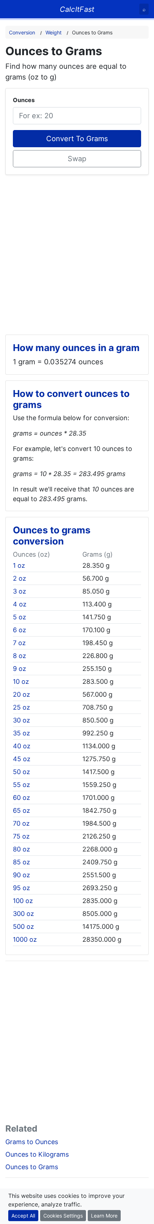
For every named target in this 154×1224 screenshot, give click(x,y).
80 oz (21, 849)
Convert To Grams (77, 138)
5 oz (19, 617)
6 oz (19, 630)
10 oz (21, 681)
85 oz (21, 862)
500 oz (23, 926)
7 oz (19, 643)
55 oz (21, 784)
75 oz (21, 836)
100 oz (23, 900)
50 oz (21, 772)
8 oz (19, 655)
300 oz (23, 913)
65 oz (21, 810)
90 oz (21, 875)
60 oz (21, 797)
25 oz (21, 707)
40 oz (21, 746)
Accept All (23, 1216)
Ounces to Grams (31, 1167)
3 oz (19, 591)
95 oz (21, 888)
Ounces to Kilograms (37, 1154)
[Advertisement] (77, 252)
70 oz (21, 823)
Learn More (104, 1216)
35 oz (21, 733)
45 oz (21, 759)
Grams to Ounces (31, 1142)
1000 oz (25, 939)
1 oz (19, 565)
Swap (77, 158)
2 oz (19, 578)
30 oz (21, 720)
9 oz (19, 668)
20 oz (21, 694)
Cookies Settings (63, 1216)
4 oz (20, 604)
